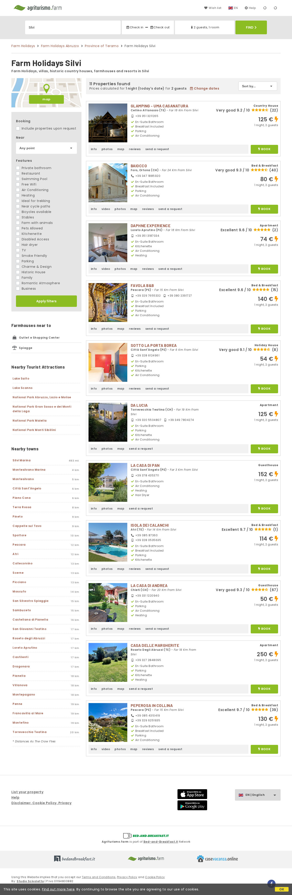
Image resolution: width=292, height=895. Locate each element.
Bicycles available (36, 212)
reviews (135, 149)
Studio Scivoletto (30, 881)
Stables (27, 217)
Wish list (215, 8)
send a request (157, 149)
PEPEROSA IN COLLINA (152, 705)
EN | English (255, 795)
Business (28, 288)
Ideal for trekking (35, 201)
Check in (136, 27)
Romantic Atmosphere (40, 283)
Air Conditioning (35, 190)
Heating (28, 195)
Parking (27, 261)
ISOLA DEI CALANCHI (150, 525)
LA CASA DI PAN (145, 465)
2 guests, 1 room (206, 27)
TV (23, 250)
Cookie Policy (155, 877)
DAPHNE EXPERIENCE (151, 225)
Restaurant (30, 173)
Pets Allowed (32, 228)
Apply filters (46, 301)
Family (27, 277)
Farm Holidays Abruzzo (60, 46)
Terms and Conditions (99, 877)
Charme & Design (36, 266)
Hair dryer (29, 244)
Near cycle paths (35, 206)
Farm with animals (37, 222)
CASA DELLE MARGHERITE (155, 645)
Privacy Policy (127, 877)
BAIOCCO (139, 165)
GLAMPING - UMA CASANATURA (159, 106)
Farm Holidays (23, 46)
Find (249, 27)
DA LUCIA (139, 405)
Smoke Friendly (34, 255)
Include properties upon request (48, 128)
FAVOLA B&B (142, 285)
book (266, 149)
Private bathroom (36, 168)
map (46, 99)
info (94, 149)
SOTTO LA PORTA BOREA (154, 345)
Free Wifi (28, 184)
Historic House (33, 272)
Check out (162, 27)
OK (281, 889)
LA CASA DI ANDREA (149, 585)
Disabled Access (35, 239)
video (106, 209)
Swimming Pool (34, 179)
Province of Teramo (102, 46)
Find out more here (58, 889)
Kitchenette (31, 233)
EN (236, 8)
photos (107, 149)
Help (252, 8)
